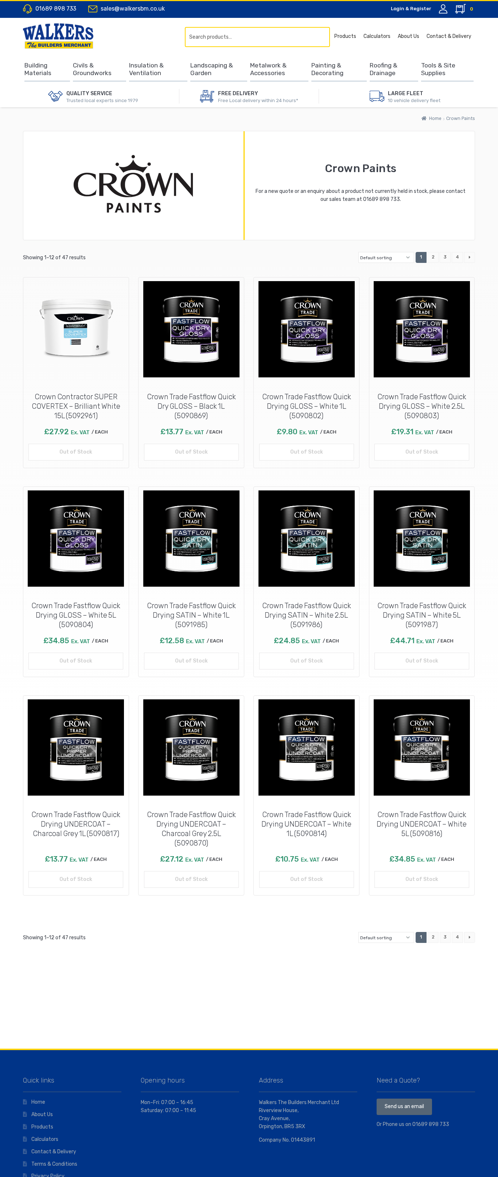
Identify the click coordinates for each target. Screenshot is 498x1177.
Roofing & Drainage (383, 69)
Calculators (376, 36)
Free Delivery (238, 93)
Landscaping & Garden (211, 69)
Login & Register (411, 8)
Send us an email (404, 1106)
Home (435, 118)
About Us (408, 36)
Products (345, 36)
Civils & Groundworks (92, 69)
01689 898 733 (381, 199)
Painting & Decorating (327, 69)
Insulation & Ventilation (146, 69)
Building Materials (37, 69)
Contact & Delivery (449, 36)
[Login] (443, 8)
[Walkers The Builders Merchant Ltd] (65, 36)
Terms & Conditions (54, 1164)
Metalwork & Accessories (268, 69)
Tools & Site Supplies (438, 69)
